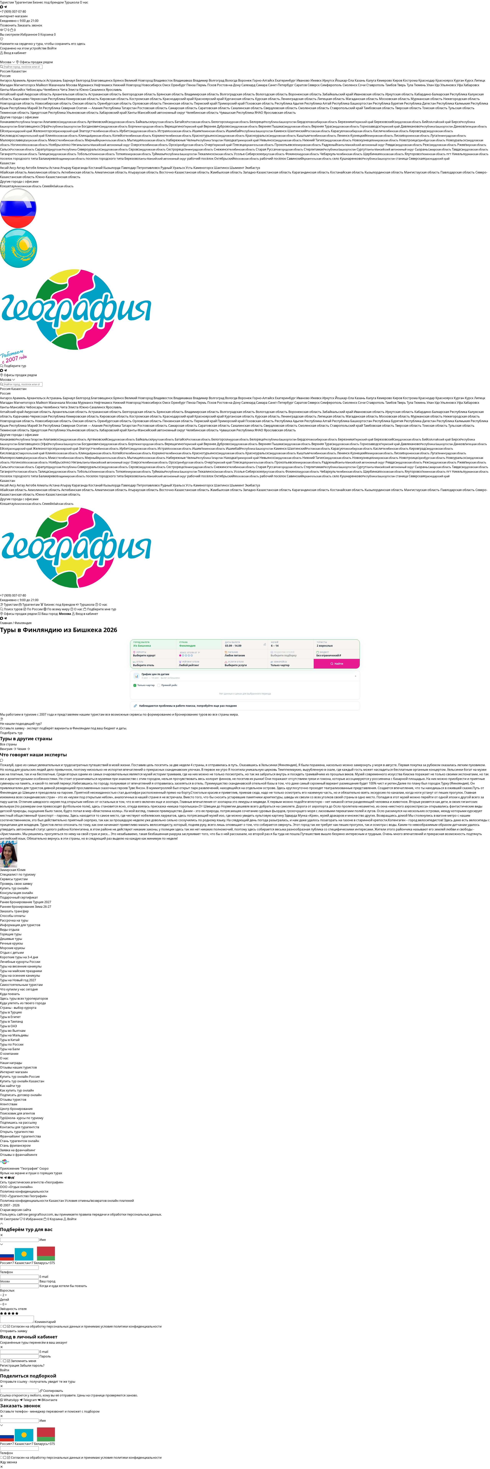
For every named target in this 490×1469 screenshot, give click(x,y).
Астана (54, 168)
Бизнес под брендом (48, 2)
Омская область (84, 103)
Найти (339, 663)
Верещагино (184, 126)
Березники (355, 122)
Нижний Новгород (127, 85)
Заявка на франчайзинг (17, 1150)
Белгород (83, 80)
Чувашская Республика (237, 112)
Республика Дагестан (420, 103)
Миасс (66, 140)
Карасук (351, 131)
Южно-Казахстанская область (57, 177)
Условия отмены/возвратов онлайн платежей (99, 1201)
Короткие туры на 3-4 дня (19, 957)
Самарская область (183, 108)
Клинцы (95, 135)
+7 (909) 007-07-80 (13, 595)
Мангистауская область (422, 172)
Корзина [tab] (48, 34)
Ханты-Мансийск (13, 89)
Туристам (7, 2)
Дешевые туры (11, 939)
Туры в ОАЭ (8, 1026)
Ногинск (29, 145)
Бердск (317, 122)
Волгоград (217, 80)
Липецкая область (331, 99)
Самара (262, 85)
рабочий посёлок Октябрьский (223, 158)
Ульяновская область (82, 112)
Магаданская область (362, 99)
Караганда (80, 168)
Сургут (385, 149)
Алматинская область (111, 172)
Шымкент (237, 168)
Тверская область (408, 108)
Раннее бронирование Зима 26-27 (25, 906)
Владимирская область (202, 94)
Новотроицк (422, 140)
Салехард (248, 85)
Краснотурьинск (218, 135)
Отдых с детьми (12, 952)
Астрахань (54, 80)
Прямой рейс (167, 685)
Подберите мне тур (101, 609)
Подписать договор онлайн (21, 1095)
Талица (57, 154)
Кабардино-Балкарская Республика (441, 94)
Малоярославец (23, 140)
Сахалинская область (247, 108)
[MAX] (1, 7)
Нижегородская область (461, 99)
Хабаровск (471, 85)
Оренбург (178, 85)
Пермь (201, 85)
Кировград (431, 131)
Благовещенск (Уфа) (49, 126)
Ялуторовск (425, 154)
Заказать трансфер (14, 911)
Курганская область (240, 99)
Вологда (231, 80)
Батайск (193, 122)
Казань (360, 80)
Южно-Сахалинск (92, 89)
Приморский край (231, 103)
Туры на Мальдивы (14, 1035)
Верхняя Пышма (284, 126)
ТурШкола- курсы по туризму (21, 1118)
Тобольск (96, 154)
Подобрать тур (11, 733)
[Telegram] (5, 7)
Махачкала (57, 85)
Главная (6, 623)
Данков (470, 126)
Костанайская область (347, 172)
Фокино (302, 154)
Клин (61, 135)
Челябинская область (202, 112)
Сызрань (433, 149)
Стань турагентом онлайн (19, 1141)
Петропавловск (149, 168)
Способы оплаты (12, 916)
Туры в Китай (10, 1040)
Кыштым (316, 135)
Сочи (362, 85)
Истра (174, 131)
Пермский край (206, 103)
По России (34, 609)
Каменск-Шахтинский (302, 131)
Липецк (479, 80)
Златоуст (99, 131)
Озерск (149, 145)
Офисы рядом (20, 375)
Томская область (435, 108)
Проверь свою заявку (16, 884)
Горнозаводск (380, 126)
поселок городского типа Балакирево (42, 158)
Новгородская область (17, 103)
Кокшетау (20, 186)
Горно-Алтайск (263, 80)
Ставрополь (375, 85)
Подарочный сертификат (19, 897)
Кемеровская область (83, 99)
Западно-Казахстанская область (267, 172)
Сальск (17, 149)
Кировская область (114, 99)
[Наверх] (1, 1223)
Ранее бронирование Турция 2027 (25, 902)
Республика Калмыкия (454, 103)
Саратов (301, 85)
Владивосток (163, 80)
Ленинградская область (299, 99)
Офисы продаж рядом (36, 62)
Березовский (397, 122)
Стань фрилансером (15, 1145)
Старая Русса (279, 149)
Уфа (460, 85)
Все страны (8, 744)
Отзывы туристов (13, 1099)
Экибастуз (252, 168)
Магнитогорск (25, 85)
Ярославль (114, 89)
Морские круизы (12, 948)
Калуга (371, 80)
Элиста (73, 89)
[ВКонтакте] (1, 1178)
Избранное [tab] (30, 34)
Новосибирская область (53, 103)
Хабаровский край (113, 112)
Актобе (31, 168)
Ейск (16, 131)
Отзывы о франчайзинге (18, 1155)
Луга (448, 135)
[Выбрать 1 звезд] (180, 655)
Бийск (436, 122)
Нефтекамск (103, 85)
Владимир (201, 80)
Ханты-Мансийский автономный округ (156, 112)
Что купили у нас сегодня (19, 989)
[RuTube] (13, 1178)
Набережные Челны (194, 140)
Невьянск (281, 140)
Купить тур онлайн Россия (20, 1076)
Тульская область (461, 108)
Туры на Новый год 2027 (18, 980)
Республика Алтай (318, 103)
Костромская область (146, 99)
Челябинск (51, 89)
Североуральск (102, 149)
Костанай (95, 168)
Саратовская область (214, 108)
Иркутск (328, 80)
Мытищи (146, 140)
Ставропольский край (347, 108)
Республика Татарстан (120, 108)
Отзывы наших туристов (18, 1067)
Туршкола (72, 2)
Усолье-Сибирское (259, 154)
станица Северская (423, 158)
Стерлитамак (330, 149)
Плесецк (253, 145)
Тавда (470, 149)
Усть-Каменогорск (200, 168)
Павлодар (129, 168)
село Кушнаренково (363, 158)
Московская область (395, 99)
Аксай (4, 168)
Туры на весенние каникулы (21, 966)
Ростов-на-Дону (229, 85)
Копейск (131, 135)
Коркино (171, 135)
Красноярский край (209, 99)
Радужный (353, 145)
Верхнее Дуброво (231, 126)
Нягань (100, 145)
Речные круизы (11, 943)
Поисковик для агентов (17, 1113)
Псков (212, 85)
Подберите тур (14, 366)
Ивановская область (369, 94)
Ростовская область (152, 108)
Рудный (167, 168)
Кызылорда (112, 168)
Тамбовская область (379, 108)
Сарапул (56, 149)
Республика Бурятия (388, 103)
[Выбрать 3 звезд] (186, 655)
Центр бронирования (16, 1109)
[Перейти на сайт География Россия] (245, 208)
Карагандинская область (311, 172)
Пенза (191, 85)
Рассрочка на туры (14, 920)
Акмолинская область (44, 172)
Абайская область (14, 172)
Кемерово (385, 80)
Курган (459, 80)
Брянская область (171, 94)
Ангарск (6, 80)
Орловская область (147, 103)
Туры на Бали (10, 1049)
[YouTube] (9, 1178)
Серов (147, 149)
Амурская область (38, 94)
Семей (58, 186)
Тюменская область (15, 112)
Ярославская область (280, 112)
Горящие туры (10, 934)
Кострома (410, 80)
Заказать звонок (29, 25)
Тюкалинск (215, 154)
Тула (410, 85)
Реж (440, 145)
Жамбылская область (226, 172)
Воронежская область (305, 94)
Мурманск (86, 85)
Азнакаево (21, 122)
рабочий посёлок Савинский (296, 158)
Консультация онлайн (16, 893)
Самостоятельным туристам (21, 985)
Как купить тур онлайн (17, 1090)
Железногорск (55, 131)
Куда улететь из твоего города (23, 1003)
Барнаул (69, 80)
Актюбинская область (78, 172)
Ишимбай (249, 131)
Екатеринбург (285, 80)
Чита (64, 89)
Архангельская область (70, 94)
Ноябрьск (60, 145)
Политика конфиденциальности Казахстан (32, 1201)
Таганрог (18, 154)
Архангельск (36, 80)
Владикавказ (183, 80)
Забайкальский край (338, 94)
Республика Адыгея (289, 103)
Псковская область (260, 103)
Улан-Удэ (433, 85)
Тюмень (420, 85)
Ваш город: (56, 614)
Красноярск (444, 80)
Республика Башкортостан (352, 103)
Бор (146, 126)
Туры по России (11, 1044)
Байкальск (155, 122)
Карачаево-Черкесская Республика (39, 99)
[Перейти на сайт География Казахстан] (245, 248)
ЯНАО (259, 112)
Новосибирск (151, 85)
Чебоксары (34, 89)
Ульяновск (448, 85)
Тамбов (391, 85)
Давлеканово (427, 126)
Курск (469, 80)
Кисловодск (22, 135)
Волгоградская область (238, 94)
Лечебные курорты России (20, 962)
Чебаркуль (341, 154)
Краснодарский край (178, 99)
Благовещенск (102, 80)
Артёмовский (111, 122)
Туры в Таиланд (11, 1021)
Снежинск (234, 149)
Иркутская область (399, 94)
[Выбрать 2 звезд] (183, 655)
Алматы (43, 168)
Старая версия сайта (15, 1210)
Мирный (105, 140)
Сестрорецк (189, 149)
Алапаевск (65, 122)
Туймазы (174, 154)
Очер (218, 145)
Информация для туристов (20, 925)
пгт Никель (467, 154)
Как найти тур (10, 1086)
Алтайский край (12, 94)
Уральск (179, 168)
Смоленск (350, 85)
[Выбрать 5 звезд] (191, 655)
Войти (51, 48)
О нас (84, 2)
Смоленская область (314, 108)
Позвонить (8, 25)
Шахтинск (222, 168)
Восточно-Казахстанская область (184, 172)
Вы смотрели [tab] (10, 34)
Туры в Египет (10, 1017)
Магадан (7, 85)
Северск (314, 85)
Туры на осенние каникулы (20, 975)
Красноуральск (270, 135)
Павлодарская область (457, 172)
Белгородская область (139, 94)
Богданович (104, 126)
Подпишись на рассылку (18, 1122)
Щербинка (383, 154)
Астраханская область (105, 94)
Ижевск (316, 80)
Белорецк (273, 122)
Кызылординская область (384, 172)
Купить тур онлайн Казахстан (22, 1081)
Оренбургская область (114, 103)
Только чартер (144, 685)
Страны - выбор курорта (18, 1008)
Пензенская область (178, 103)
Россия (5, 71)
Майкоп (42, 85)
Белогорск (230, 122)
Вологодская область (272, 94)
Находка (241, 140)
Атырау (66, 168)
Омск (166, 85)
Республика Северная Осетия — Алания (73, 108)
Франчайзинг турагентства (20, 1136)
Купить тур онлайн (14, 888)
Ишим (208, 131)
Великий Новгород (139, 80)
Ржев (471, 145)
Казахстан (18, 71)
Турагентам (23, 2)
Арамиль (20, 80)
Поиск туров (13, 609)
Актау (21, 168)
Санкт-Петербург (281, 85)
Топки (133, 154)
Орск (186, 145)
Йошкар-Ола (345, 80)
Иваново (303, 80)
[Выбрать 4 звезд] (189, 655)
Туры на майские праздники (21, 971)
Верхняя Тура (335, 126)
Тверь (402, 85)
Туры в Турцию (11, 1012)
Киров (398, 80)
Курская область (268, 99)
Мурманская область (427, 99)
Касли (390, 131)
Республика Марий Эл (26, 108)
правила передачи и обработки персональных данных (120, 1214)
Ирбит (138, 131)
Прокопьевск (297, 145)
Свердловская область (281, 108)
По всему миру (58, 609)
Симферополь (331, 85)
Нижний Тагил (326, 140)
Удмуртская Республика (48, 112)
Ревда (403, 145)
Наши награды (11, 1063)
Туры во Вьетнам (12, 1031)
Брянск (119, 80)
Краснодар (426, 80)
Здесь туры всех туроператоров (24, 998)
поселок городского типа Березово (136, 158)
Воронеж (245, 80)
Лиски (412, 135)
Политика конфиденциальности (24, 1191)
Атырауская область (143, 172)
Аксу (13, 168)
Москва (6, 62)
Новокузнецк (375, 140)
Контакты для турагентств (19, 1127)
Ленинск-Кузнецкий (365, 135)
